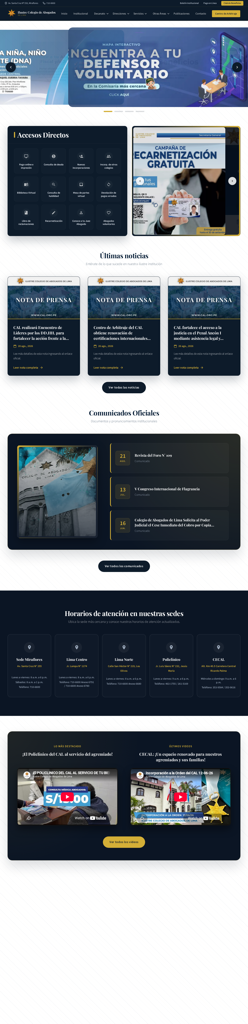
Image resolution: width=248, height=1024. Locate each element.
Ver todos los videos (124, 842)
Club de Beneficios (232, 3)
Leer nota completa (28, 367)
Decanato (99, 14)
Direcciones (119, 14)
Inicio (64, 14)
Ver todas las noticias (124, 387)
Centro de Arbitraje (226, 13)
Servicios (138, 14)
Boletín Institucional (189, 3)
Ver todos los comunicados (124, 566)
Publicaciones (181, 14)
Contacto (200, 14)
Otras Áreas (159, 14)
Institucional (80, 14)
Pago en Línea (210, 3)
